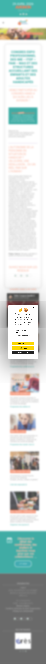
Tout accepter (23, 343)
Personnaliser (23, 352)
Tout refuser (23, 348)
